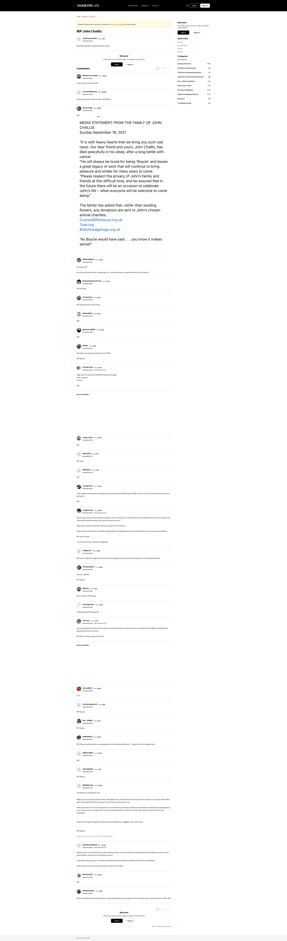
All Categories (182, 59)
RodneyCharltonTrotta (92, 281)
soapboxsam (88, 510)
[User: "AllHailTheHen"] (79, 891)
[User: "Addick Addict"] (79, 753)
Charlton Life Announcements (194, 72)
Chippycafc (87, 550)
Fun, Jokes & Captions (194, 81)
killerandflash (88, 259)
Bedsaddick (87, 313)
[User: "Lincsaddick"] (79, 689)
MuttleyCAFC (88, 874)
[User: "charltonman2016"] (79, 39)
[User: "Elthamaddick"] (79, 567)
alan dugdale (88, 769)
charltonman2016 (90, 38)
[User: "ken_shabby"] (79, 721)
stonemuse (87, 297)
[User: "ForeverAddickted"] (79, 92)
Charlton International (194, 68)
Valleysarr (87, 469)
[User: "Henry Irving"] (79, 108)
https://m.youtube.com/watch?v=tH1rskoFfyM (95, 836)
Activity (180, 42)
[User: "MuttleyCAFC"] (79, 875)
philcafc (86, 588)
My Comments (182, 45)
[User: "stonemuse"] (79, 298)
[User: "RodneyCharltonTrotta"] (79, 282)
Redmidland (87, 736)
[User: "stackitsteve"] (79, 368)
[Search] (187, 6)
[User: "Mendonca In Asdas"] (79, 76)
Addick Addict (88, 753)
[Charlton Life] (88, 5)
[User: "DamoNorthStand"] (79, 845)
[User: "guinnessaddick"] (79, 330)
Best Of (180, 52)
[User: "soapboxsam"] (79, 511)
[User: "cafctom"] (79, 621)
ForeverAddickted (90, 91)
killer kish (86, 453)
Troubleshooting (194, 103)
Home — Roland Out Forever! (161, 926)
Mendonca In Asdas (90, 75)
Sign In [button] (116, 64)
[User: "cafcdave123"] (79, 486)
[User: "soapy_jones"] (79, 438)
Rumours (194, 99)
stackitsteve (88, 367)
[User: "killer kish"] (79, 454)
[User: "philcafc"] (79, 589)
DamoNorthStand (90, 845)
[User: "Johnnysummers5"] (79, 705)
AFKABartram (88, 785)
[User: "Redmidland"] (79, 737)
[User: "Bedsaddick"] (79, 314)
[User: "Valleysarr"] (79, 470)
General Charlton (194, 64)
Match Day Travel (194, 85)
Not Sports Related (194, 90)
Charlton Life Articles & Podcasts (194, 77)
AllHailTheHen (88, 890)
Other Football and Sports (194, 94)
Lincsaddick (87, 688)
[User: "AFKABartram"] (79, 786)
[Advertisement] (144, 413)
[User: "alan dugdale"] (79, 770)
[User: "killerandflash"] (79, 260)
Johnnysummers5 (90, 704)
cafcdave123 (88, 486)
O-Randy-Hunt (88, 604)
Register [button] (130, 64)
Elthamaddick (88, 567)
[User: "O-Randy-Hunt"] (79, 605)
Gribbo (85, 345)
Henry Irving (87, 108)
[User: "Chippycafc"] (79, 551)
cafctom (86, 620)
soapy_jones (88, 437)
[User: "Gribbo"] (79, 346)
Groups (180, 48)
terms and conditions (118, 24)
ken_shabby (87, 720)
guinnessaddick (89, 329)
